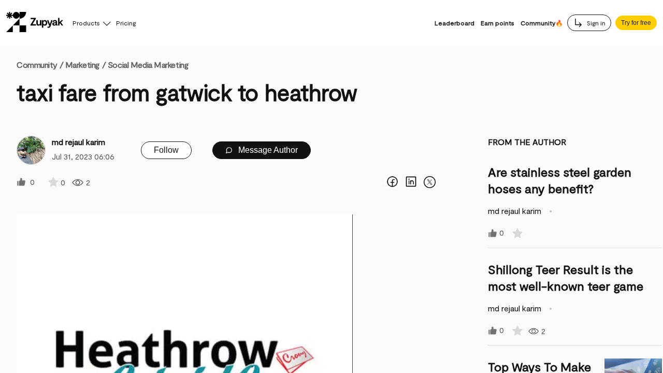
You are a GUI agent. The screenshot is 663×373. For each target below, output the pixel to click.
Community (40, 64)
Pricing (126, 22)
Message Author (267, 150)
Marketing (82, 64)
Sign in (595, 22)
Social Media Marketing (148, 64)
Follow (166, 150)
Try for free (636, 22)
